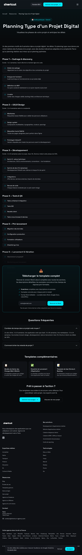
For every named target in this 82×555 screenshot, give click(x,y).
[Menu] (78, 4)
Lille (57, 534)
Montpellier (51, 534)
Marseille (20, 534)
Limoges (62, 536)
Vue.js (44, 458)
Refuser (59, 549)
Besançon (73, 536)
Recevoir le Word (55, 303)
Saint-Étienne (26, 536)
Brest (21, 538)
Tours (56, 536)
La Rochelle (53, 538)
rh (3, 468)
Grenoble (68, 534)
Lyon (15, 534)
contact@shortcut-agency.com (15, 519)
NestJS (45, 462)
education (5, 465)
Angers (14, 536)
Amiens (27, 538)
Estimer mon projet (51, 4)
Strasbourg (44, 534)
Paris (3, 534)
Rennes (62, 534)
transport (5, 458)
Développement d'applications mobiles (54, 426)
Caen (9, 538)
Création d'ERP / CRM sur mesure (52, 436)
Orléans (4, 538)
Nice (37, 534)
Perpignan (16, 538)
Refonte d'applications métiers (51, 429)
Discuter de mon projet (52, 400)
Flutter (45, 468)
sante (4, 455)
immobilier (5, 452)
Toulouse (26, 534)
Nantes (33, 534)
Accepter (70, 549)
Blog (3, 481)
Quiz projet (5, 494)
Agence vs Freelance (8, 497)
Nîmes (19, 536)
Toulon (4, 536)
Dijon (9, 536)
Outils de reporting (48, 442)
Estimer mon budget (29, 400)
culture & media (7, 471)
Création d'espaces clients (50, 432)
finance (4, 462)
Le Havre (34, 536)
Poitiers (60, 538)
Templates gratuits (7, 488)
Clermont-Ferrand (43, 536)
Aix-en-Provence (35, 538)
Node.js (45, 465)
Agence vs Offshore (7, 500)
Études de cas (6, 484)
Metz (67, 536)
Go (44, 471)
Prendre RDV (36, 4)
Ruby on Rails (46, 452)
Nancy (43, 538)
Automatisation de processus (51, 439)
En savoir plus (12, 550)
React (44, 455)
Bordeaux (9, 534)
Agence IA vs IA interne (8, 504)
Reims (52, 536)
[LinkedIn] (3, 438)
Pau (48, 538)
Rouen (74, 534)
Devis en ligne (6, 491)
